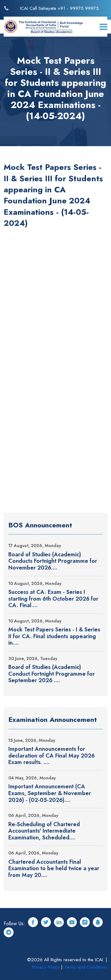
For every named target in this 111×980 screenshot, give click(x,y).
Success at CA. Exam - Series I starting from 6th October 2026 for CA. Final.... (53, 599)
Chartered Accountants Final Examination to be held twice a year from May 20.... (53, 869)
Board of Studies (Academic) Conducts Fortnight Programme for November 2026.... (52, 561)
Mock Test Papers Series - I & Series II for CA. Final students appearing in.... (54, 636)
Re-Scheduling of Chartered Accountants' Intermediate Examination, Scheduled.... (44, 831)
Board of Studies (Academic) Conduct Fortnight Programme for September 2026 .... (51, 674)
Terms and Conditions (85, 967)
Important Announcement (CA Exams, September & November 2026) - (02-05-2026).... (49, 793)
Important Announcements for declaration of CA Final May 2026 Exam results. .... (51, 756)
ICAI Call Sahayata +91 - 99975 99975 (59, 8)
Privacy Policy (46, 967)
